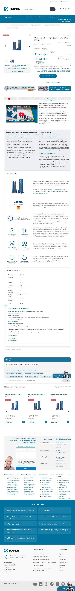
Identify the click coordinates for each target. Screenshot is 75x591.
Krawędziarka (27, 489)
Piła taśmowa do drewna (47, 491)
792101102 (58, 446)
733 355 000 (59, 458)
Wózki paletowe (62, 493)
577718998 (58, 452)
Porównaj (68, 42)
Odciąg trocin (45, 484)
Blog (52, 17)
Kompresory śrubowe (64, 480)
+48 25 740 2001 (67, 19)
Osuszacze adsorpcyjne (13, 28)
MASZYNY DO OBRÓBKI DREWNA (41, 559)
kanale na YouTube (49, 112)
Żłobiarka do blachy (29, 493)
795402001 (64, 452)
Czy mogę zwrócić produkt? (31, 376)
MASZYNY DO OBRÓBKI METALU (40, 554)
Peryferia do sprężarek (35, 25)
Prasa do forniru (45, 494)
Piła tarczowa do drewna (47, 489)
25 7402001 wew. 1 (60, 442)
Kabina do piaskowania (64, 491)
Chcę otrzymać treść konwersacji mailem (34, 373)
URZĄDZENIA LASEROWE (39, 570)
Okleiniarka (44, 493)
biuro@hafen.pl (67, 21)
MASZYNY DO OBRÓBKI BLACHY (40, 556)
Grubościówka (45, 477)
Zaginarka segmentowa (29, 484)
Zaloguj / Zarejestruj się (66, 1)
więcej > (28, 65)
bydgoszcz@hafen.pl (59, 460)
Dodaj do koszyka (49, 76)
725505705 (58, 444)
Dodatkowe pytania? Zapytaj (52, 82)
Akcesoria (64, 99)
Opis (37, 99)
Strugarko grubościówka (47, 479)
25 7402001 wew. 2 (60, 463)
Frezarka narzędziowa (12, 486)
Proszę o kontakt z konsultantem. (14, 373)
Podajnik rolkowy (63, 486)
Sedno (24, 99)
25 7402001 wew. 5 (60, 450)
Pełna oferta (7, 17)
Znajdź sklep (54, 1)
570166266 (58, 465)
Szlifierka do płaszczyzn (12, 493)
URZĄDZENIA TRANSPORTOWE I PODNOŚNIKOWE (45, 562)
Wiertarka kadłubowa (12, 489)
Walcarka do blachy (29, 486)
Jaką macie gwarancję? (46, 376)
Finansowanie (32, 17)
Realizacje (46, 17)
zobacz (17, 474)
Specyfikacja (51, 99)
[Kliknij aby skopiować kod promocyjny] (20, 88)
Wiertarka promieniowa (12, 491)
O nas (24, 17)
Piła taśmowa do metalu (13, 480)
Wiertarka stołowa (11, 487)
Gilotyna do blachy (28, 487)
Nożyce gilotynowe (28, 491)
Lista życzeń (60, 42)
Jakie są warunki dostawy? (12, 370)
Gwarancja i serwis (63, 562)
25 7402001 (48, 439)
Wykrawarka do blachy (29, 494)
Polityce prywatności (21, 464)
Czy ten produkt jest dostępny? (28, 370)
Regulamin (61, 554)
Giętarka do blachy (28, 479)
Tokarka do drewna (46, 480)
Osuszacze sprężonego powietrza (52, 25)
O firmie (61, 568)
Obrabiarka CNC (11, 494)
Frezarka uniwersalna (12, 484)
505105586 (64, 444)
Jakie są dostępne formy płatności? (14, 376)
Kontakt (57, 17)
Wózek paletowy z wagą (64, 498)
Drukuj (69, 45)
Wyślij (25, 468)
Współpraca (62, 565)
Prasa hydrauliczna (28, 477)
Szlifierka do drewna (46, 496)
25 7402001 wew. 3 (60, 457)
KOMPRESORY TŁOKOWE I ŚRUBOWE (18, 25)
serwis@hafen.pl (59, 453)
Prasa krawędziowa (29, 480)
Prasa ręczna (27, 482)
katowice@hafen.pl (59, 466)
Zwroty (60, 556)
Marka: (67, 35)
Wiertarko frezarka (11, 482)
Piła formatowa (45, 482)
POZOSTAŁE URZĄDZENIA (39, 565)
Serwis (40, 17)
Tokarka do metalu (11, 477)
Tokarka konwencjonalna (13, 479)
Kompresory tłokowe (63, 479)
